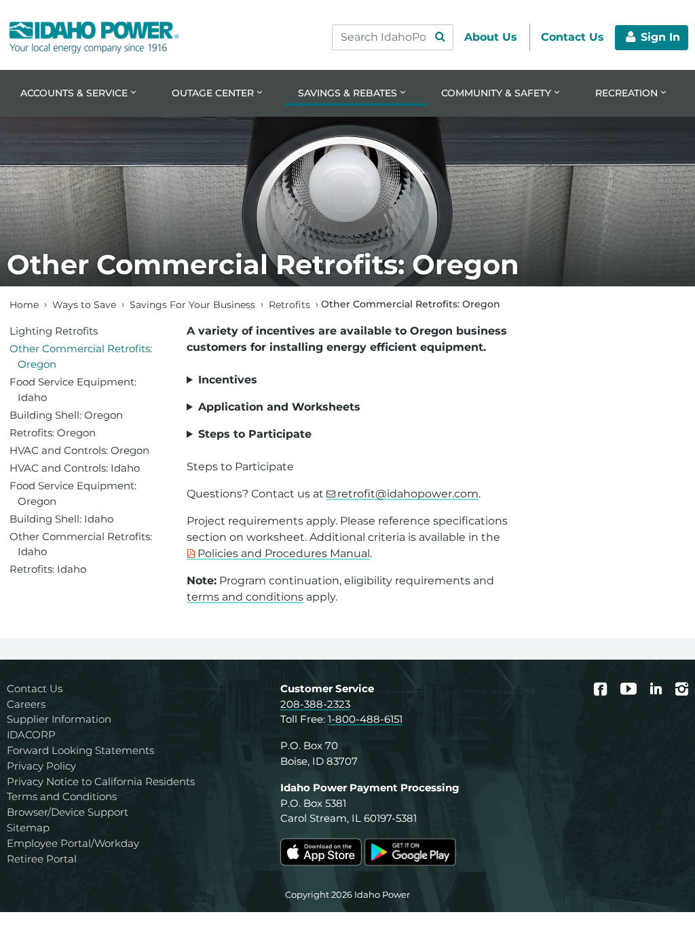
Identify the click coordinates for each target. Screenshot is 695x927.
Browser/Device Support (67, 812)
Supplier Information (59, 719)
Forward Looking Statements (80, 750)
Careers (26, 704)
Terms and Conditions (62, 796)
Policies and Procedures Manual (284, 553)
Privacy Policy (41, 765)
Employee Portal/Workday (73, 843)
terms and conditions (245, 596)
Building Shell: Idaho (61, 518)
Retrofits (289, 304)
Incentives (227, 379)
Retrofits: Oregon (53, 432)
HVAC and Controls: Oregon (79, 450)
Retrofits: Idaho (48, 569)
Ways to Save (84, 304)
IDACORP (31, 734)
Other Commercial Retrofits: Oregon (81, 356)
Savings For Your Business (192, 304)
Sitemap (28, 827)
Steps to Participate (255, 434)
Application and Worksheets (279, 406)
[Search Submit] (439, 37)
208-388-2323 (315, 704)
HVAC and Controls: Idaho (75, 467)
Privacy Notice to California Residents (101, 781)
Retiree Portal (42, 858)
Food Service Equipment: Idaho (73, 389)
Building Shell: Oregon (66, 415)
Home (24, 304)
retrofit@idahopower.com (407, 493)
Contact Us (34, 688)
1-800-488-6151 (365, 719)
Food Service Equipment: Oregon (73, 493)
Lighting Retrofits (54, 330)
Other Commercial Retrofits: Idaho (81, 544)
